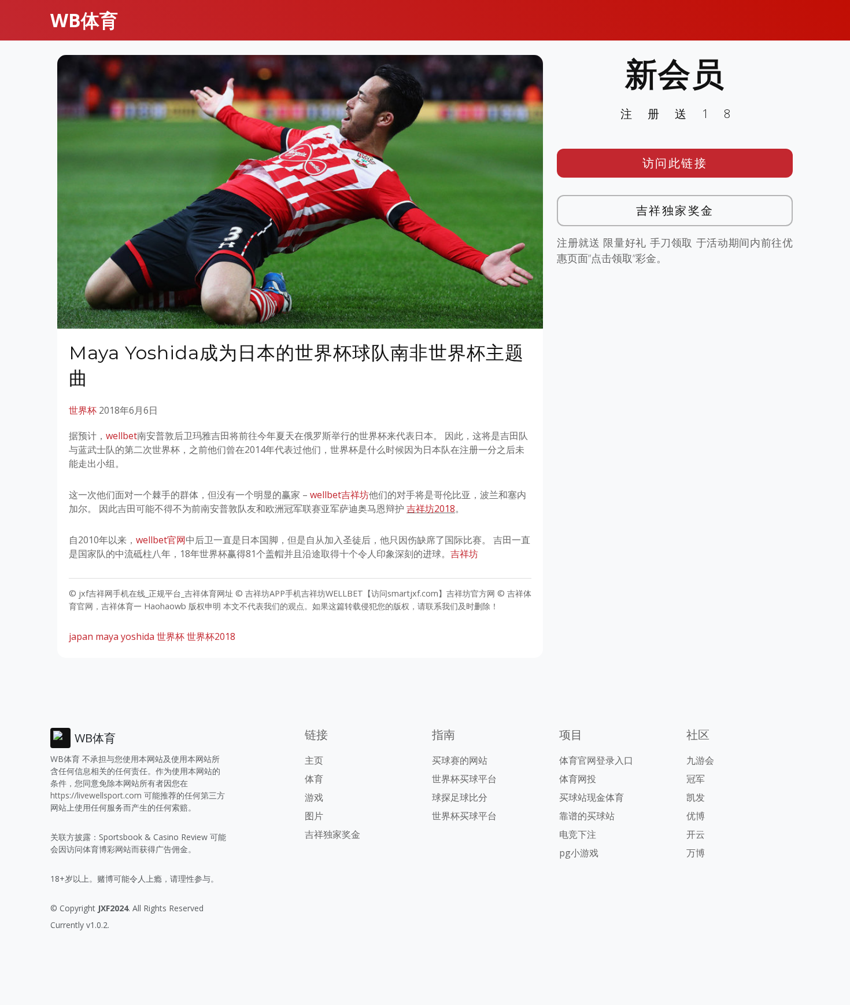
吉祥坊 (464, 553)
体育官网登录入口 (596, 760)
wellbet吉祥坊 (339, 494)
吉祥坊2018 (430, 508)
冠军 (695, 778)
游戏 (314, 797)
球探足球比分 (459, 797)
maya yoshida (124, 636)
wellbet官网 (161, 539)
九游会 (700, 760)
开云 (695, 834)
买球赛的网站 (459, 760)
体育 (314, 778)
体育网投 (577, 778)
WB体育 (84, 20)
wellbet (121, 435)
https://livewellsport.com (96, 795)
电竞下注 (577, 834)
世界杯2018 (211, 636)
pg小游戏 (578, 852)
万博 (695, 852)
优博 (695, 815)
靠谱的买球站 (587, 815)
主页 (314, 760)
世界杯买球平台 (464, 778)
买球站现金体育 (591, 797)
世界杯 (83, 410)
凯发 (695, 797)
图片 (314, 815)
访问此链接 (675, 163)
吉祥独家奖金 (675, 210)
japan (81, 636)
